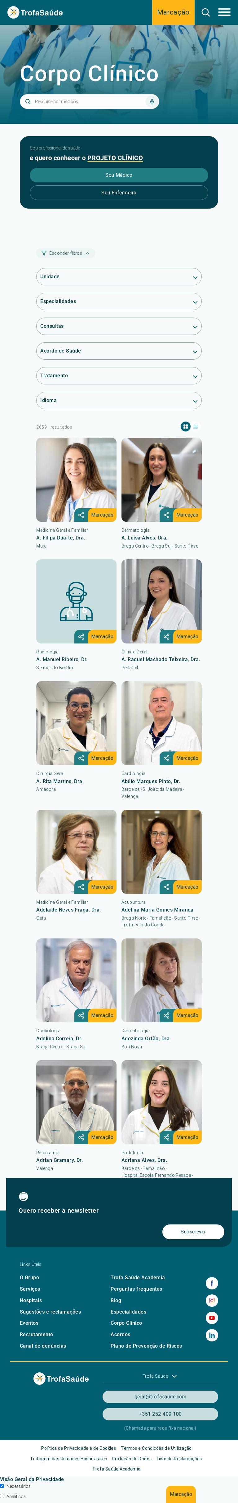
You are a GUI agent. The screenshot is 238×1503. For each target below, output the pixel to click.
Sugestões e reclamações (50, 1312)
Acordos (120, 1334)
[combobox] (119, 277)
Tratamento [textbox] (54, 376)
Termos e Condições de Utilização (156, 1448)
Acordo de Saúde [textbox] (60, 351)
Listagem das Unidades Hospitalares (69, 1459)
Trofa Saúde (155, 1376)
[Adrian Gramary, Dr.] (76, 1102)
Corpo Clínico (126, 1323)
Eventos (29, 1323)
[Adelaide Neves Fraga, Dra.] (76, 852)
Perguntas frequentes (136, 1289)
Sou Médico (119, 175)
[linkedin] (212, 1335)
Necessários (19, 1486)
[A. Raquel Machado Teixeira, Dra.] (161, 601)
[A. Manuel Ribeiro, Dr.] (76, 601)
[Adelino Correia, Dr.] (76, 980)
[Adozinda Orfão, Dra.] (161, 980)
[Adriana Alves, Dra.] (161, 1102)
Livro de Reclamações (179, 1459)
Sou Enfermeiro (119, 192)
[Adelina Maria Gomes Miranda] (161, 852)
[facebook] (212, 1283)
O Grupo (29, 1277)
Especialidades (128, 1312)
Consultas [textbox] (52, 326)
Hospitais (31, 1300)
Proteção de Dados (132, 1459)
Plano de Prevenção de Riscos (146, 1346)
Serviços (30, 1289)
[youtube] (212, 1318)
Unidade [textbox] (50, 276)
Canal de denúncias (43, 1346)
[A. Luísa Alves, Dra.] (161, 480)
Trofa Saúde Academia (138, 1277)
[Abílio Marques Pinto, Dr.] (161, 723)
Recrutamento (36, 1334)
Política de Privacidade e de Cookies (78, 1448)
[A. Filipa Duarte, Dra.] (76, 480)
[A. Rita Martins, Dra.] (76, 723)
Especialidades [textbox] (58, 301)
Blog (116, 1300)
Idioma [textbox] (48, 400)
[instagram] (212, 1300)
